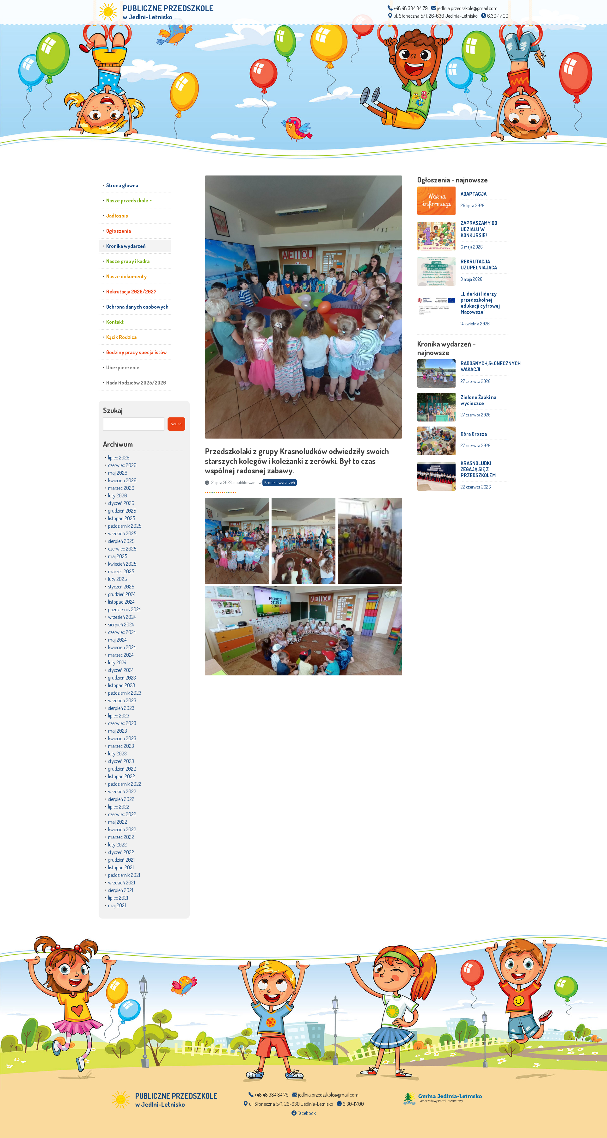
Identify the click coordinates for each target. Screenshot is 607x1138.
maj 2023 (117, 731)
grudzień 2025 (122, 510)
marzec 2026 (121, 488)
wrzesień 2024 (122, 617)
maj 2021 (117, 905)
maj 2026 (117, 473)
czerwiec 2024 (122, 632)
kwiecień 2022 (122, 829)
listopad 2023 (121, 685)
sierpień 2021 (120, 890)
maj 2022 (117, 822)
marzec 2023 (121, 746)
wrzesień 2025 (122, 533)
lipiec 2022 (118, 806)
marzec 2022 (121, 837)
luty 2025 (117, 579)
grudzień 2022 (122, 769)
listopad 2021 (121, 867)
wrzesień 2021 (121, 882)
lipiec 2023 (118, 715)
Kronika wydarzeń (125, 246)
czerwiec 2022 (122, 814)
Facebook (306, 1113)
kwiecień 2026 (122, 480)
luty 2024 (117, 662)
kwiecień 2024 (122, 647)
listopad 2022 (121, 776)
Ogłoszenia (118, 231)
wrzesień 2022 (122, 791)
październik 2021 (124, 875)
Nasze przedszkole (127, 200)
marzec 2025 (121, 571)
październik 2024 (124, 609)
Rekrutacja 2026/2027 (131, 291)
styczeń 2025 (121, 586)
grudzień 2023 (122, 677)
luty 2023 (117, 753)
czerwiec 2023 (122, 723)
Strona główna (122, 185)
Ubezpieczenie (122, 367)
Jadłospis (117, 215)
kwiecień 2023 (122, 738)
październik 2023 (124, 693)
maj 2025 (117, 556)
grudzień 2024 (121, 594)
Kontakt (115, 322)
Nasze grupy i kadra (128, 261)
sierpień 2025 (121, 541)
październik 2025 (124, 526)
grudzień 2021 (121, 860)
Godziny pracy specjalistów (136, 352)
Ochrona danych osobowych (137, 307)
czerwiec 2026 (122, 465)
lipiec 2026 (119, 457)
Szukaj (113, 410)
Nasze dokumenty (126, 276)
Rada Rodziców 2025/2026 (136, 382)
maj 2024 (117, 640)
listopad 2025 (121, 518)
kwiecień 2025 (122, 564)
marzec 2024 (120, 655)
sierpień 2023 (121, 708)
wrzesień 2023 (122, 700)
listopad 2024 (121, 602)
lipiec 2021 (118, 898)
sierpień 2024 (121, 624)
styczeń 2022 (121, 852)
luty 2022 (117, 844)
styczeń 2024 (120, 670)
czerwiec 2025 (122, 548)
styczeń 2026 (121, 503)
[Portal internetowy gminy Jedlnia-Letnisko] (442, 1097)
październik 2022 (124, 784)
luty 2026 (117, 495)
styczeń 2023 (121, 761)
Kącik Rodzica (121, 337)
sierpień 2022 (121, 799)
